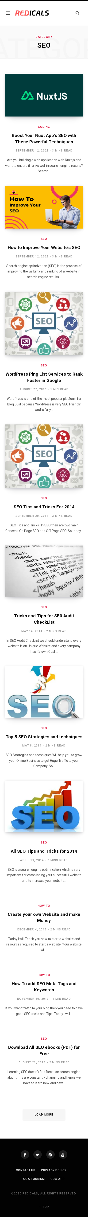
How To (44, 905)
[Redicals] (32, 13)
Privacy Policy (53, 1170)
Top (45, 1207)
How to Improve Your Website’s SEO (44, 247)
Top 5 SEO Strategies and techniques (44, 736)
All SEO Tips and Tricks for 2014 (44, 851)
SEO (44, 239)
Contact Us (25, 1170)
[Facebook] (25, 1154)
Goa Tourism (34, 1179)
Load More (44, 1114)
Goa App (57, 1179)
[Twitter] (37, 1154)
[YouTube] (63, 1154)
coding (44, 126)
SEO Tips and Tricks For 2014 (44, 506)
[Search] (77, 13)
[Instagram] (50, 1154)
